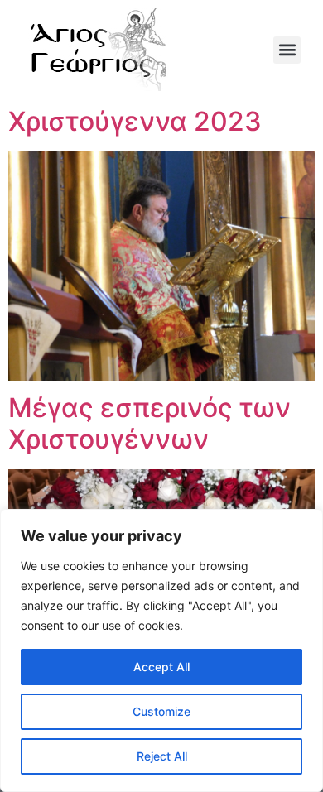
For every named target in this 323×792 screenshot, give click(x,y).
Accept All (161, 667)
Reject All (162, 756)
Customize (161, 711)
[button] (287, 50)
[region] (161, 650)
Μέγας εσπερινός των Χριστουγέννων (149, 423)
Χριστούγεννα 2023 (135, 121)
